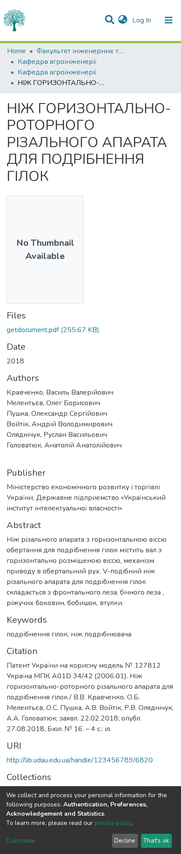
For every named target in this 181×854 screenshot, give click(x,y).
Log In (142, 20)
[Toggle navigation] (168, 20)
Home (16, 51)
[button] (122, 20)
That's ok (156, 840)
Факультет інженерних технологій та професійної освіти (80, 51)
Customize (20, 840)
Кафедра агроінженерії (57, 62)
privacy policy (113, 823)
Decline (124, 840)
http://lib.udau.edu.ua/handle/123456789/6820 (80, 760)
